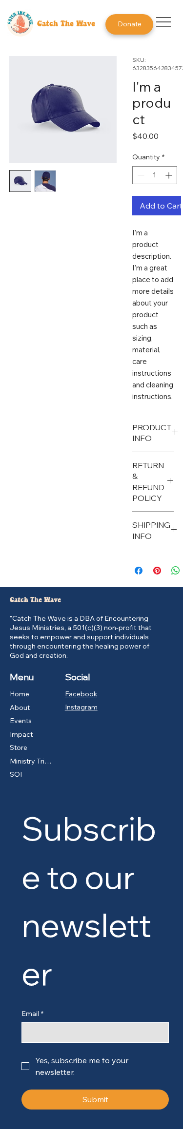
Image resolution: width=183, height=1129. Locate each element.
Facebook (81, 693)
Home (19, 693)
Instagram (81, 707)
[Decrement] (140, 175)
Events (21, 720)
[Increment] (169, 175)
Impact (21, 734)
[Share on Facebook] (138, 570)
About (20, 707)
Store (18, 747)
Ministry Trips (31, 761)
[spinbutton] (154, 175)
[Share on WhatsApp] (176, 570)
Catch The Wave (66, 24)
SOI (16, 774)
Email (32, 1013)
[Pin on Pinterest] (157, 570)
